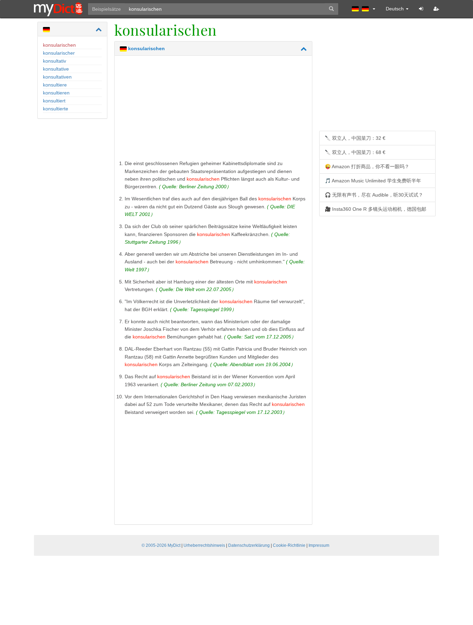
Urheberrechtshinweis (204, 545)
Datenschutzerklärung (249, 545)
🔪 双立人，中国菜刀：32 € (355, 138)
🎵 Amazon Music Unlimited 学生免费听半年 (373, 180)
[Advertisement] (213, 109)
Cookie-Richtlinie (289, 545)
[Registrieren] (436, 8)
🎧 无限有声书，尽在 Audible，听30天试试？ (374, 195)
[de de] (364, 8)
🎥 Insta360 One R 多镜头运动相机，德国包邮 (375, 209)
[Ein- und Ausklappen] (99, 29)
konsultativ (54, 61)
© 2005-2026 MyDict (161, 545)
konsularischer (59, 53)
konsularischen (59, 45)
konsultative (56, 69)
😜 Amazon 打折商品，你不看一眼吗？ (367, 166)
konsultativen (57, 77)
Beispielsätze (106, 9)
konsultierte (55, 108)
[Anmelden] (421, 8)
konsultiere (55, 85)
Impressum (319, 545)
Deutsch (395, 8)
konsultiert (54, 100)
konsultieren (56, 93)
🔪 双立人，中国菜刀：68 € (355, 152)
